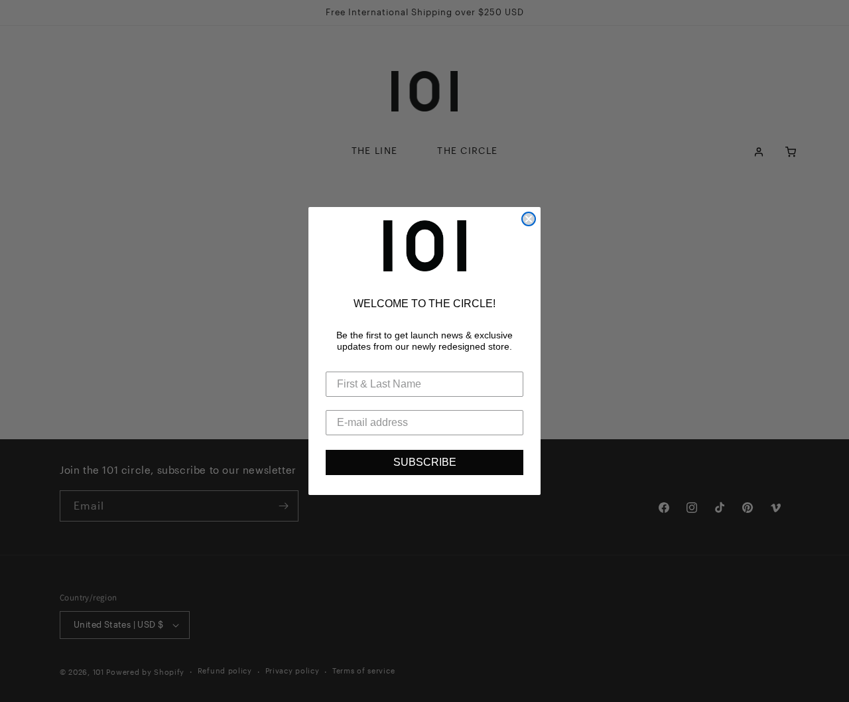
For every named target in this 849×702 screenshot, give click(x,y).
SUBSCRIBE (424, 462)
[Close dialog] (528, 219)
